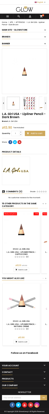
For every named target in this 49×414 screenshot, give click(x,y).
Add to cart (34, 133)
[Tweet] (15, 142)
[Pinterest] (19, 142)
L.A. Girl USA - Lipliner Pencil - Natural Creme (21, 325)
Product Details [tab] (11, 151)
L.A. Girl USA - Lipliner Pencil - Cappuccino (21, 253)
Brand (5, 121)
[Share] (10, 142)
